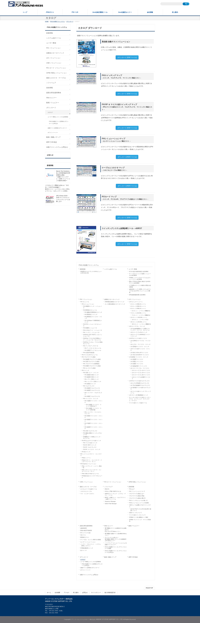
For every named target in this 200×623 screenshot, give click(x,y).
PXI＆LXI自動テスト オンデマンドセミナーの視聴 (116, 547)
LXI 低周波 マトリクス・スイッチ (138, 357)
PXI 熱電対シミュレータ (90, 328)
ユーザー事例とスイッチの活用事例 (90, 561)
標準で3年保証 (133, 557)
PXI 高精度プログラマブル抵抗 (92, 359)
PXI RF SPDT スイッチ (89, 445)
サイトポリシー (96, 592)
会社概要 (57, 592)
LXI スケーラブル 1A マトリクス (141, 370)
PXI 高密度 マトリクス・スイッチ (93, 420)
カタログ (82, 559)
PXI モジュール (84, 301)
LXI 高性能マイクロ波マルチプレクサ (140, 388)
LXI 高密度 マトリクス (136, 359)
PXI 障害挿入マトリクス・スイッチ (93, 317)
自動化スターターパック (112, 299)
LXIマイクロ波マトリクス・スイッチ (140, 349)
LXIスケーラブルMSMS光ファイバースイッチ (140, 335)
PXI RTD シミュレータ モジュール (92, 324)
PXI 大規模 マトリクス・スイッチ (93, 401)
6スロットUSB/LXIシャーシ (138, 308)
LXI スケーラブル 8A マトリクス (141, 374)
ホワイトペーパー (85, 570)
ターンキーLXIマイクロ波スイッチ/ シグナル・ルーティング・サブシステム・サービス (140, 399)
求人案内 (75, 592)
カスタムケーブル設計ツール (88, 489)
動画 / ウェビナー (134, 526)
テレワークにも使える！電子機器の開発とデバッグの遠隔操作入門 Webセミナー (115, 539)
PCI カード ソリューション (112, 482)
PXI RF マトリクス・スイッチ (91, 449)
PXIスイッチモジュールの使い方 (138, 500)
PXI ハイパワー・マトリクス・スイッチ (93, 412)
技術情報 (131, 486)
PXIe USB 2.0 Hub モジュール (90, 473)
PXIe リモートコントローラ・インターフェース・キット (91, 470)
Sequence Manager (110, 501)
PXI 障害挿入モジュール (90, 310)
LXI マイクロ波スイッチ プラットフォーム (140, 392)
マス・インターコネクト (87, 493)
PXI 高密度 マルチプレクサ (92, 388)
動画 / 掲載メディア (110, 557)
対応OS (107, 489)
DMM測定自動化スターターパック (114, 301)
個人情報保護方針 (110, 592)
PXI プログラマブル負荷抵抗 (91, 363)
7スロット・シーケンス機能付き (141, 315)
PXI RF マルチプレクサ (89, 447)
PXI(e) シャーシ (86, 457)
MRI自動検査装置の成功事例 (137, 294)
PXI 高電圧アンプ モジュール (92, 350)
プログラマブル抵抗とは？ (136, 493)
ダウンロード (84, 557)
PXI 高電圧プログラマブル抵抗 (92, 366)
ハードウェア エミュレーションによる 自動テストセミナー (116, 543)
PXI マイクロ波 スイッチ (90, 442)
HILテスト (83, 535)
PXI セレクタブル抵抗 (89, 368)
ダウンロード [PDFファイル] (127, 57)
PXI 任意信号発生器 (88, 352)
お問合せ (85, 592)
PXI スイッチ (85, 370)
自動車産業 (83, 528)
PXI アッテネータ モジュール (92, 348)
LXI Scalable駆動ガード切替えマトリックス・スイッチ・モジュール (140, 329)
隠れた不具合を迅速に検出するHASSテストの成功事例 (139, 282)
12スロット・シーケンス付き (140, 319)
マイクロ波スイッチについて (137, 515)
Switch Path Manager (111, 503)
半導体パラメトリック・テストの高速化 (140, 520)
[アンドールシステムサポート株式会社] (25, 4)
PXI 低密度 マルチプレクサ (92, 390)
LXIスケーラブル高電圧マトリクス (141, 377)
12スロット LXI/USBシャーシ (138, 317)
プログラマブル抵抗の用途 (136, 496)
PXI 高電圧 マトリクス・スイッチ (93, 416)
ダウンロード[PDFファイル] (127, 157)
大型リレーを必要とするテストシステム (140, 505)
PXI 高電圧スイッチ (90, 383)
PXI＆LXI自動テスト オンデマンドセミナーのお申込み (116, 551)
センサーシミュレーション (88, 542)
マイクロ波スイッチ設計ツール (138, 403)
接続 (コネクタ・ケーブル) (88, 486)
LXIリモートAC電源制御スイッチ (138, 395)
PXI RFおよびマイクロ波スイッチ (91, 440)
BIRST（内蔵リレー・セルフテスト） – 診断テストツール (115, 498)
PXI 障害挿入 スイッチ (90, 314)
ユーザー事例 (133, 269)
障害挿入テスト (84, 537)
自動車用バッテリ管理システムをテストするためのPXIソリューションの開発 (140, 291)
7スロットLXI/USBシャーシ (138, 313)
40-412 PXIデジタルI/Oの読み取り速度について (140, 509)
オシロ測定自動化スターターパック (115, 304)
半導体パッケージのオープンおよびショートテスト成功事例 (140, 278)
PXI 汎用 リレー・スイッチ (90, 372)
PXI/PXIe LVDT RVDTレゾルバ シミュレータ (92, 335)
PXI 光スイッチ (86, 451)
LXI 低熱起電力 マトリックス (138, 366)
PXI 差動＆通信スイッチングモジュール (92, 433)
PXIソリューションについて (137, 491)
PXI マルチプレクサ (88, 386)
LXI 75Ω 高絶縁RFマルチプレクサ (140, 385)
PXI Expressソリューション (88, 463)
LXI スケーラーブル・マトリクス (139, 368)
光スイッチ (83, 550)
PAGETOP (149, 588)
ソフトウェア (108, 486)
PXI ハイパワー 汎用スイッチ (92, 381)
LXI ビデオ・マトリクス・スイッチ (140, 344)
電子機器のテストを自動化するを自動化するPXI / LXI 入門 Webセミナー (115, 529)
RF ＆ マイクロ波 (85, 532)
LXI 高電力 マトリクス (136, 361)
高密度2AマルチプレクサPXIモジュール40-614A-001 (91, 272)
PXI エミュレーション (88, 304)
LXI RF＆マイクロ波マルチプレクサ (139, 381)
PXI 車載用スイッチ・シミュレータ (92, 307)
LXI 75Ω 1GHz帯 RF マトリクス (139, 354)
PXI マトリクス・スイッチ (90, 398)
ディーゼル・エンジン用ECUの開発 (90, 539)
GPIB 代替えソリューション (137, 482)
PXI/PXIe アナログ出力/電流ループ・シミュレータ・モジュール (92, 339)
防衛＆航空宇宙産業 (86, 530)
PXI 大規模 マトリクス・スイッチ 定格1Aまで (93, 405)
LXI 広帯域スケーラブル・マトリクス (140, 341)
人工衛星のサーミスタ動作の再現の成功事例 (140, 286)
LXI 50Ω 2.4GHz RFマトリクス (139, 352)
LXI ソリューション (135, 299)
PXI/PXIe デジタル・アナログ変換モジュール (92, 342)
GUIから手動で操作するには (113, 491)
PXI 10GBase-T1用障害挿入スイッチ (93, 321)
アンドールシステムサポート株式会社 (97, 619)
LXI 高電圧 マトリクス (136, 363)
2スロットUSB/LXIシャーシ (138, 304)
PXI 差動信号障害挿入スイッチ (93, 312)
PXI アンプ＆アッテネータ (90, 346)
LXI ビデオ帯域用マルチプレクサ (139, 383)
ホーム (49, 592)
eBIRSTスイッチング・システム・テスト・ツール (115, 494)
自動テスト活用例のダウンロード (89, 567)
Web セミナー (108, 526)
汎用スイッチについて (135, 512)
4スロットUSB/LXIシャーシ (138, 306)
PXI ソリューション (86, 299)
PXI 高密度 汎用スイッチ (91, 374)
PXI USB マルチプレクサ (90, 431)
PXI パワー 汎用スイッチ (91, 379)
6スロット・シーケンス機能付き (141, 310)
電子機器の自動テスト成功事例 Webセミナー (116, 534)
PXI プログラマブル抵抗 (88, 357)
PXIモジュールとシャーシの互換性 (139, 502)
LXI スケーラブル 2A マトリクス (141, 372)
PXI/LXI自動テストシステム (89, 265)
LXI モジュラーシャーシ (136, 301)
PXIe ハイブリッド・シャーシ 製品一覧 (92, 466)
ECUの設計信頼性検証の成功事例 (138, 271)
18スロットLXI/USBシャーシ (138, 322)
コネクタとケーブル (86, 491)
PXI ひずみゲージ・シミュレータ (92, 330)
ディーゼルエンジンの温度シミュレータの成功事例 (140, 274)
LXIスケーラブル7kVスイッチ (138, 332)
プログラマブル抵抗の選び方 (137, 498)
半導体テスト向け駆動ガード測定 (138, 517)
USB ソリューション (86, 482)
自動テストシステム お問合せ (89, 575)
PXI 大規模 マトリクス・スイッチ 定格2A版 (93, 409)
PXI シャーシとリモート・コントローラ (91, 454)
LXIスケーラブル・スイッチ (137, 326)
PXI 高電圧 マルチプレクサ (92, 396)
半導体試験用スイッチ (86, 548)
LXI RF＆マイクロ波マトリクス (138, 338)
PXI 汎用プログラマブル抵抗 (91, 361)
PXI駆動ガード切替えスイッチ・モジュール (92, 437)
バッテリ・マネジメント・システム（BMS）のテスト (90, 544)
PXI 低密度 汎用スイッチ (91, 377)
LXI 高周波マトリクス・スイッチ (139, 346)
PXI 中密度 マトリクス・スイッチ (93, 424)
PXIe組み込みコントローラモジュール (92, 476)
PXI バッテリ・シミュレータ (91, 332)
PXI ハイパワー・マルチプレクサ (93, 393)
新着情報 (82, 269)
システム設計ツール (110, 269)
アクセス (66, 592)
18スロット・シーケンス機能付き (141, 324)
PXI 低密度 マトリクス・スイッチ (93, 427)
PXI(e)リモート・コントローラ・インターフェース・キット (92, 460)
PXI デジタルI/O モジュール (90, 354)
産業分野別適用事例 (86, 526)
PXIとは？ (132, 489)
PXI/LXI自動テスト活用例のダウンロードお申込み (92, 564)
